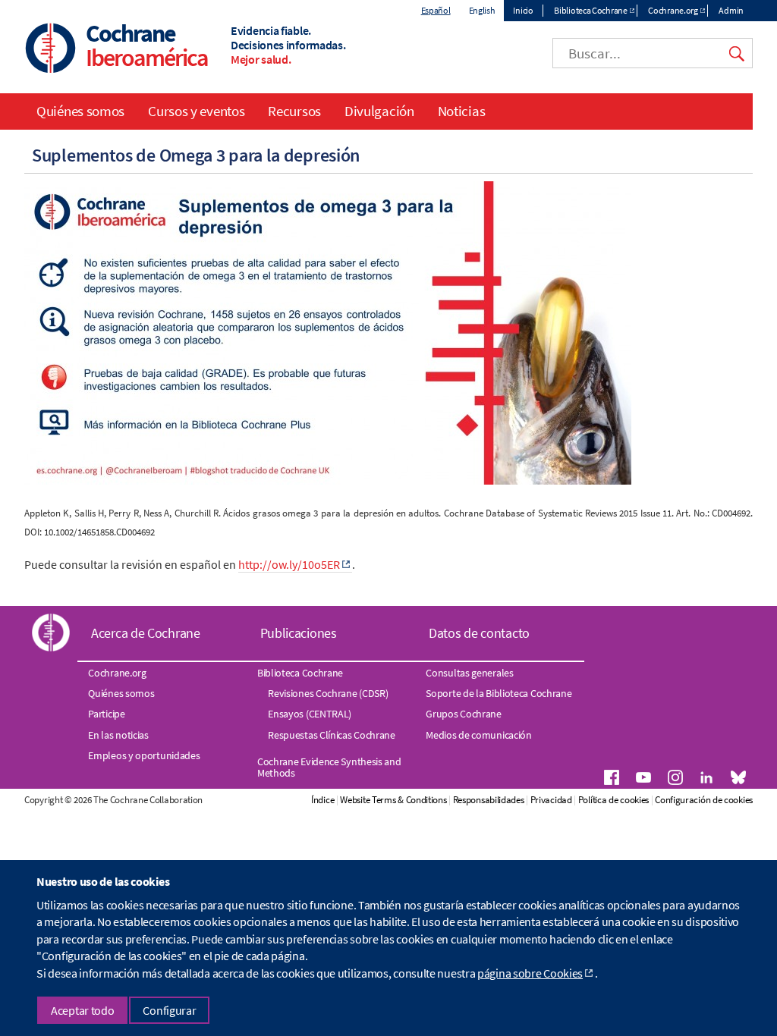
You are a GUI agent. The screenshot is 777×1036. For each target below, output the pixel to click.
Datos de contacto (479, 633)
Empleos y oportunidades (144, 755)
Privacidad (551, 799)
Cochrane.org (672, 10)
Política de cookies (613, 799)
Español (436, 10)
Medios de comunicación (478, 735)
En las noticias (118, 735)
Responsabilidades (488, 799)
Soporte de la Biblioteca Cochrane (498, 693)
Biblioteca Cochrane (590, 10)
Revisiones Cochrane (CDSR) (328, 693)
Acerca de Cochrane (145, 633)
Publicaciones (298, 633)
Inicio (523, 10)
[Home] (50, 49)
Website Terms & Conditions (393, 799)
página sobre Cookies (530, 973)
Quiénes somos (80, 111)
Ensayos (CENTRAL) (309, 713)
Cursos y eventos (196, 111)
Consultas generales (469, 673)
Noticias (462, 111)
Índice (322, 799)
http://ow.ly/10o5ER (289, 564)
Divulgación (379, 111)
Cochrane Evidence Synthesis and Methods (329, 767)
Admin (731, 10)
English (482, 10)
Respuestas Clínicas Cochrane (331, 735)
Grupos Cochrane (464, 713)
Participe (106, 713)
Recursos (294, 111)
